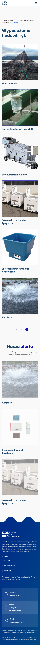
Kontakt (7, 561)
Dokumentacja (9, 565)
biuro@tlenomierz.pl (17, 622)
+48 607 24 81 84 (15, 596)
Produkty (18, 20)
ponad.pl (34, 639)
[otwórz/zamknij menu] (36, 3)
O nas (6, 557)
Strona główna (7, 20)
